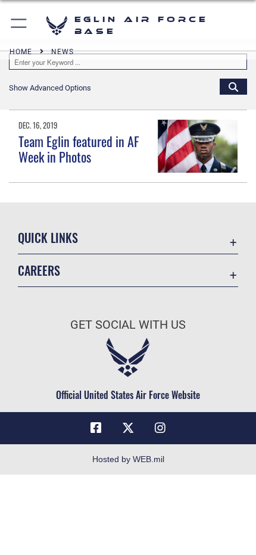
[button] (19, 25)
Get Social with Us (128, 325)
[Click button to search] (233, 86)
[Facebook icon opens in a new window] (96, 428)
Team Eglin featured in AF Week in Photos (78, 149)
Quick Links (48, 238)
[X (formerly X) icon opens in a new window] (128, 428)
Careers (39, 270)
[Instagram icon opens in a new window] (160, 428)
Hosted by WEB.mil (128, 459)
